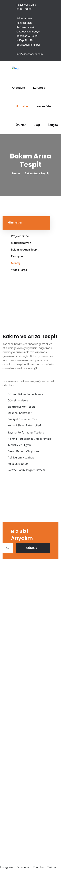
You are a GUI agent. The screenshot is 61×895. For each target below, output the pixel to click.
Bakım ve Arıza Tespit (24, 249)
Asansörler (44, 106)
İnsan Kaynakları (29, 665)
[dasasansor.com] (24, 68)
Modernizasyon (21, 242)
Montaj (15, 263)
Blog (37, 125)
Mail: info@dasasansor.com (20, 849)
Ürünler (21, 125)
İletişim (53, 125)
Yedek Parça (19, 269)
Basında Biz (26, 660)
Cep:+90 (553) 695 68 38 (19, 841)
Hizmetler (22, 106)
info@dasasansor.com (29, 54)
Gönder (31, 548)
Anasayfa (18, 88)
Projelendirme (20, 236)
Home (16, 173)
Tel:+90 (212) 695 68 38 (18, 837)
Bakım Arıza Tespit (31, 747)
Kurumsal (39, 88)
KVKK (42, 876)
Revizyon (17, 256)
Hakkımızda (27, 654)
